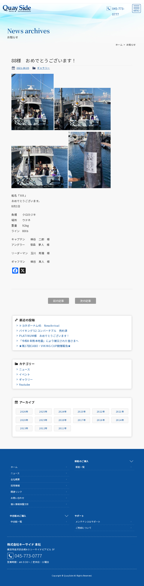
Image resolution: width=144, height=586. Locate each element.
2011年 (62, 428)
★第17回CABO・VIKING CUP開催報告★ (45, 346)
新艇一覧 (80, 466)
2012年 (43, 428)
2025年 (43, 411)
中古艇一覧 (16, 521)
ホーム (119, 44)
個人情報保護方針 (20, 504)
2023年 (82, 411)
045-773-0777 (118, 8)
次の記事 (85, 301)
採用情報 (15, 485)
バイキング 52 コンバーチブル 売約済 (43, 330)
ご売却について (83, 527)
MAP (134, 544)
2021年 (120, 411)
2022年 (101, 411)
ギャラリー (43, 68)
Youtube (24, 384)
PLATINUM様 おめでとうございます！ (44, 335)
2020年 (24, 420)
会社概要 (15, 479)
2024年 (62, 411)
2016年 (101, 420)
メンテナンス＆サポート (88, 521)
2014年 (120, 420)
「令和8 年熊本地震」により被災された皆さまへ (49, 340)
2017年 (82, 420)
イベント (24, 374)
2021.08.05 (22, 68)
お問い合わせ (17, 497)
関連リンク (16, 491)
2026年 (24, 411)
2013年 (24, 428)
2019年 (43, 420)
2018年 (62, 420)
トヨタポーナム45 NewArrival (39, 325)
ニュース (24, 369)
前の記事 (58, 301)
